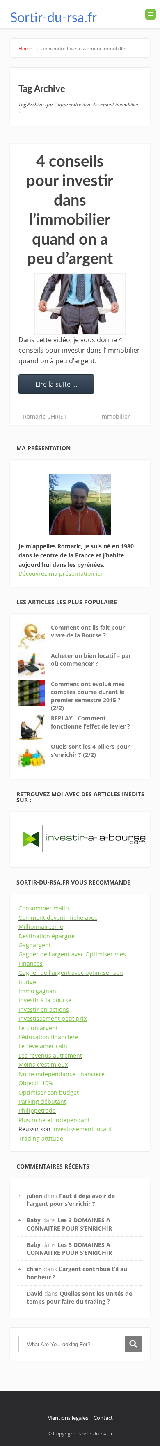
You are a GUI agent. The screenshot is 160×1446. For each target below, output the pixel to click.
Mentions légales (67, 1417)
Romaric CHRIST (45, 416)
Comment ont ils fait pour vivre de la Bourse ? (88, 631)
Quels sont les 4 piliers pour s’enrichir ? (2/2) (90, 750)
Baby (34, 1220)
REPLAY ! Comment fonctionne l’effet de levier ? (90, 722)
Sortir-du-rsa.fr (53, 18)
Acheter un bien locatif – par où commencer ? (91, 660)
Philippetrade (37, 1110)
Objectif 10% (35, 1083)
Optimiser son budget (48, 1092)
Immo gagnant (38, 991)
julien (34, 1196)
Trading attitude (40, 1138)
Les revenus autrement (50, 1055)
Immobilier (115, 416)
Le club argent (38, 1028)
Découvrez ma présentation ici (60, 573)
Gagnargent (34, 945)
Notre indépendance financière (61, 1074)
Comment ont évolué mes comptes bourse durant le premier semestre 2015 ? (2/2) (88, 696)
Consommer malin (43, 908)
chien (34, 1269)
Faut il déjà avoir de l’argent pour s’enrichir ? (71, 1200)
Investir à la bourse (44, 1000)
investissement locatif (82, 1129)
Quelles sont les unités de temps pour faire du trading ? (79, 1297)
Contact (103, 1417)
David (35, 1293)
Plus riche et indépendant (54, 1120)
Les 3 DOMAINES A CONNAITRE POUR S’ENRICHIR (69, 1224)
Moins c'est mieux (43, 1064)
